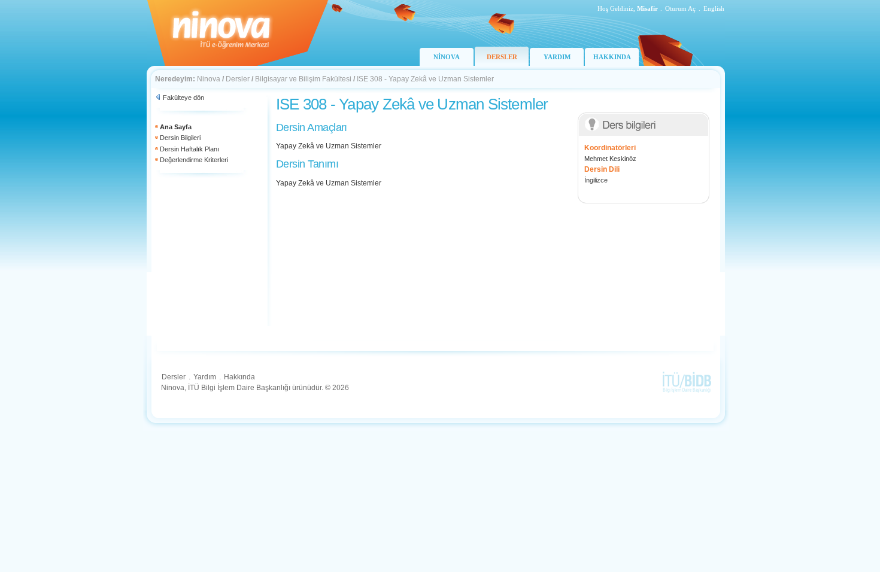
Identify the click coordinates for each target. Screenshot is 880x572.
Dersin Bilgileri (180, 137)
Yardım (204, 377)
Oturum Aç (680, 8)
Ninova (208, 79)
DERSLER (502, 56)
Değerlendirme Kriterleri (194, 159)
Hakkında (239, 377)
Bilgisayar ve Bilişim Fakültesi (303, 79)
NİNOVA (446, 56)
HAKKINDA (612, 56)
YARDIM (557, 56)
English (713, 8)
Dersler (238, 79)
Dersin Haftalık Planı (189, 149)
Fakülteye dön (183, 97)
